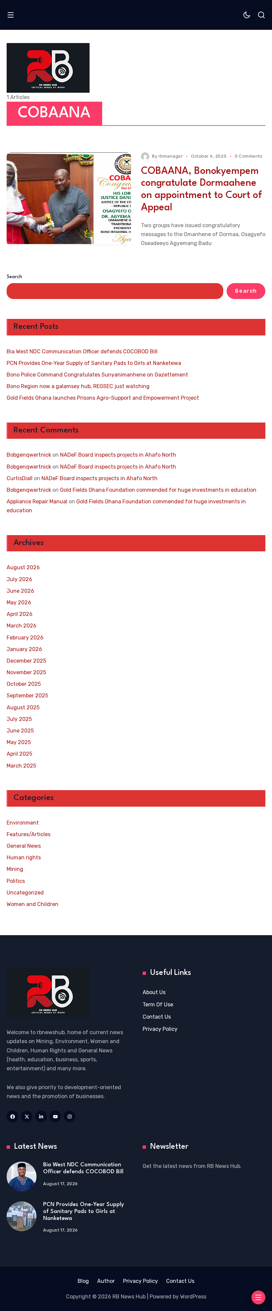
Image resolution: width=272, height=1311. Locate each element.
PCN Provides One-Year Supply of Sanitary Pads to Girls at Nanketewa (94, 363)
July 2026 (19, 579)
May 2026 (19, 602)
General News (24, 846)
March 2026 (21, 626)
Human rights (24, 857)
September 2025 (27, 695)
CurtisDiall (20, 478)
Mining (15, 869)
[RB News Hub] (48, 68)
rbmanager (171, 156)
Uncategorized (25, 892)
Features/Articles (28, 834)
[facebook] (12, 1116)
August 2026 (23, 567)
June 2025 (20, 731)
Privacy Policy (160, 1029)
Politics (16, 881)
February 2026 (25, 637)
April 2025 (19, 754)
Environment (23, 823)
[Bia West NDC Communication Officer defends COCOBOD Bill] (21, 1176)
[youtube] (55, 1116)
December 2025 (26, 661)
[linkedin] (41, 1116)
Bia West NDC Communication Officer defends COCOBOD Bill (82, 351)
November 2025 (26, 672)
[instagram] (69, 1116)
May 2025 (19, 742)
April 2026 (20, 614)
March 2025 (21, 766)
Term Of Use (158, 1004)
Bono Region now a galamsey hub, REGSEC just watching (78, 386)
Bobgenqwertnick (29, 455)
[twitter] (27, 1116)
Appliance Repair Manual (37, 501)
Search (14, 277)
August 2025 (23, 707)
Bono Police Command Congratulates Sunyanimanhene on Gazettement (97, 375)
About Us (154, 992)
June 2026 (20, 591)
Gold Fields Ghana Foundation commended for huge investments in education (158, 490)
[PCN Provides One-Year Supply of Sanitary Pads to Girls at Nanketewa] (21, 1216)
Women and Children (32, 904)
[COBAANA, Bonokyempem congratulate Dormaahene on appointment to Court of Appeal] (69, 198)
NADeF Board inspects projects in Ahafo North (118, 455)
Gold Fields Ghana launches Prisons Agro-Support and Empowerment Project (103, 398)
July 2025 (19, 719)
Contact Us (157, 1017)
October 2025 (24, 684)
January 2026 (24, 649)
